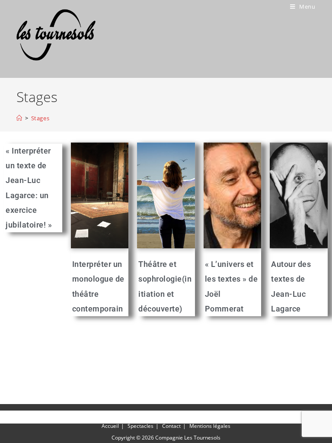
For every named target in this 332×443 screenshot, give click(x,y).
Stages (40, 118)
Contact (171, 426)
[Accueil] (19, 118)
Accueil (110, 426)
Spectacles (140, 426)
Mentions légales (209, 426)
